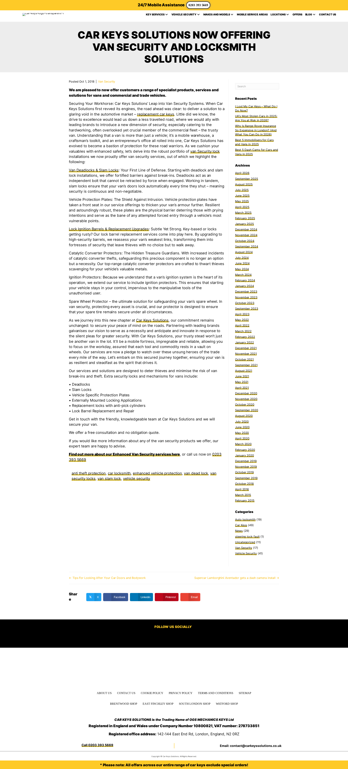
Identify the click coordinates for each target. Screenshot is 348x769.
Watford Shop (227, 703)
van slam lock (109, 478)
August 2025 (244, 184)
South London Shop (194, 703)
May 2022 (242, 320)
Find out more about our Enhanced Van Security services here (124, 454)
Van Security (106, 81)
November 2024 (246, 235)
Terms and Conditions (215, 693)
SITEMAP (245, 693)
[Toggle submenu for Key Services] (167, 14)
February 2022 (245, 337)
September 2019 (246, 478)
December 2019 (246, 461)
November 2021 (246, 353)
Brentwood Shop (123, 703)
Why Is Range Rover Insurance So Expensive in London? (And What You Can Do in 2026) (256, 130)
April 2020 (242, 438)
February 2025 (245, 218)
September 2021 (246, 365)
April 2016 (242, 489)
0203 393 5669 (198, 5)
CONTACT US (126, 693)
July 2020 (242, 421)
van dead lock (196, 473)
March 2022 (243, 331)
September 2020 (246, 410)
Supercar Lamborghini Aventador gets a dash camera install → (236, 578)
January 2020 (244, 455)
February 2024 (245, 280)
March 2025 (243, 212)
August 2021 (243, 370)
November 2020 (246, 399)
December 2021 (246, 348)
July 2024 (242, 257)
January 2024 (244, 286)
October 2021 (244, 359)
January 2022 (244, 342)
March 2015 (243, 495)
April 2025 (242, 207)
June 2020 (242, 427)
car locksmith (119, 473)
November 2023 (246, 297)
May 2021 (241, 382)
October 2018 (244, 483)
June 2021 (242, 376)
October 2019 (244, 472)
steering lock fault (247, 536)
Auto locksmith (245, 519)
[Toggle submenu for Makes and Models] (232, 14)
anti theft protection (89, 473)
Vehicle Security (246, 553)
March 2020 (243, 444)
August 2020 (244, 416)
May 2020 (242, 433)
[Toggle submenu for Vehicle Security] (198, 14)
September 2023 (246, 308)
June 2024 (242, 263)
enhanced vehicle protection (157, 473)
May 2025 (242, 201)
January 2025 (244, 224)
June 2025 (242, 195)
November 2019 (246, 466)
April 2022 (242, 325)
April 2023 (242, 314)
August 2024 (244, 252)
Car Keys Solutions (152, 320)
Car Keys (241, 525)
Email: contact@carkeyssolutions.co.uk (250, 746)
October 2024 (244, 241)
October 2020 (244, 404)
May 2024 (242, 269)
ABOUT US (104, 693)
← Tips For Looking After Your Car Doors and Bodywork (107, 578)
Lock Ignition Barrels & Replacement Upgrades (109, 229)
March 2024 (243, 274)
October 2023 (244, 303)
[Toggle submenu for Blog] (314, 14)
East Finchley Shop (158, 703)
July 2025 (242, 190)
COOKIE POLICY (152, 693)
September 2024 (246, 246)
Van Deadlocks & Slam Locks (94, 170)
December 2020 (246, 393)
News (239, 531)
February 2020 (245, 450)
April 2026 (242, 173)
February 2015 (244, 500)
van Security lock (205, 151)
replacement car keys (155, 114)
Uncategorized (245, 542)
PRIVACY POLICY (180, 693)
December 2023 (246, 291)
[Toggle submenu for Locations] (288, 14)
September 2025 (246, 179)
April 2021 (242, 387)
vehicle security (136, 478)
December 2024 (246, 229)
